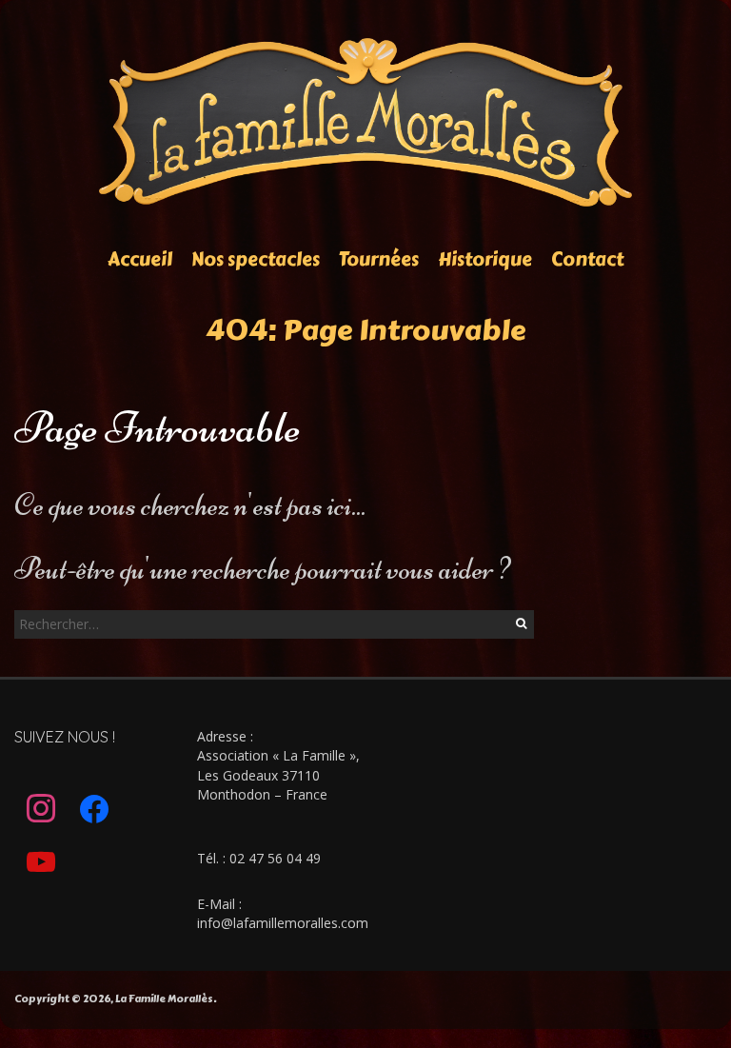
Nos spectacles (255, 259)
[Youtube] (41, 862)
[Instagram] (41, 809)
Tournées (379, 259)
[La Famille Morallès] (366, 47)
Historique (485, 259)
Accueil (140, 259)
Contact (587, 259)
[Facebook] (94, 809)
